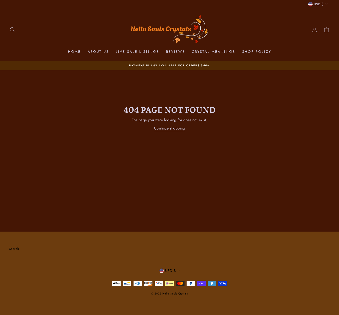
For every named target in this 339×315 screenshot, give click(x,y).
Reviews (175, 51)
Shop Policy (256, 51)
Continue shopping (169, 128)
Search (14, 248)
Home (74, 51)
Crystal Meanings (213, 51)
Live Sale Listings (137, 51)
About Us (98, 51)
